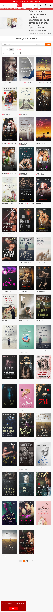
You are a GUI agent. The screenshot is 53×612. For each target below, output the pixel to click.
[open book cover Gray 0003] (27, 69)
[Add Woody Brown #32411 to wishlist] (15, 78)
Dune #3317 (38, 381)
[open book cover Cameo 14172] (27, 513)
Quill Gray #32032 (5, 555)
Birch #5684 (4, 173)
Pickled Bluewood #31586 (24, 498)
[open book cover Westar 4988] (10, 337)
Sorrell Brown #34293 (23, 381)
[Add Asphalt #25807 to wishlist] (32, 550)
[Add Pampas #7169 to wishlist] (49, 257)
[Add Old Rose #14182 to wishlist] (15, 464)
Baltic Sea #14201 (5, 381)
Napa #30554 (21, 320)
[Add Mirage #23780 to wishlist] (15, 433)
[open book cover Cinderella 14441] (43, 513)
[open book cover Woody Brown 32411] (10, 69)
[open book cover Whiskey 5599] (43, 220)
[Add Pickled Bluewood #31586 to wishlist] (32, 492)
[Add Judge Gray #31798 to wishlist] (49, 433)
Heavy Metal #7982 (39, 498)
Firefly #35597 (5, 527)
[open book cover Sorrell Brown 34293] (27, 367)
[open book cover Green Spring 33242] (43, 337)
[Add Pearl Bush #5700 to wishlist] (15, 109)
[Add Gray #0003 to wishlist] (32, 78)
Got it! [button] (13, 608)
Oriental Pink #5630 (39, 203)
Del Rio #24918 (22, 233)
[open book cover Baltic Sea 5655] (10, 306)
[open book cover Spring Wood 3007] (27, 99)
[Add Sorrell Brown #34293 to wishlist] (32, 375)
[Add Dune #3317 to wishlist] (49, 375)
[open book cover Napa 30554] (27, 306)
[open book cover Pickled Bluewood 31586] (27, 484)
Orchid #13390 (5, 291)
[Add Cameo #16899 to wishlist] (15, 257)
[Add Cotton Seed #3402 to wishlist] (32, 139)
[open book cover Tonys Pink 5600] (43, 159)
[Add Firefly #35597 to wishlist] (15, 521)
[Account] (45, 5)
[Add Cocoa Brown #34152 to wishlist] (32, 433)
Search (48, 44)
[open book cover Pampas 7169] (43, 249)
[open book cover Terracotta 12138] (43, 396)
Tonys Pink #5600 (39, 173)
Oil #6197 (37, 320)
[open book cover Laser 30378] (43, 99)
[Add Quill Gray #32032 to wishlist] (15, 550)
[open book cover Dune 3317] (43, 367)
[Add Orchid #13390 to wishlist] (15, 286)
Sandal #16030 (38, 291)
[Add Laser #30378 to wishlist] (49, 109)
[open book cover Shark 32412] (10, 484)
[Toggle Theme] (34, 5)
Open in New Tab (8, 53)
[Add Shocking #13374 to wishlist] (32, 404)
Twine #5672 (21, 291)
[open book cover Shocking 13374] (27, 396)
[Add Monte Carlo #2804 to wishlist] (32, 347)
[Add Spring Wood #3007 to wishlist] (32, 109)
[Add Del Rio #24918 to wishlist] (32, 228)
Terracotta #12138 (39, 410)
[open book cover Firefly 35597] (10, 513)
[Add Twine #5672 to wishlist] (32, 286)
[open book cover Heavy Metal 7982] (43, 484)
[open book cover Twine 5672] (27, 278)
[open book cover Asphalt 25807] (27, 542)
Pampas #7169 (38, 262)
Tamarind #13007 (39, 143)
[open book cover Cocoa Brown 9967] (27, 454)
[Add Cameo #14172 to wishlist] (32, 521)
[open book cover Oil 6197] (43, 306)
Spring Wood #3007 (23, 113)
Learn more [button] (19, 605)
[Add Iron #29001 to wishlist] (49, 464)
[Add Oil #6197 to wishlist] (49, 316)
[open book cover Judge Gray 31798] (43, 425)
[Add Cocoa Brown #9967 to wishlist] (32, 464)
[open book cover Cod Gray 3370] (27, 189)
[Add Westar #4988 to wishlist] (15, 347)
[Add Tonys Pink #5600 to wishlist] (49, 169)
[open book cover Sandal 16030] (43, 278)
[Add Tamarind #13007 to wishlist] (49, 139)
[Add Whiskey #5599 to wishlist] (49, 228)
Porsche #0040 (38, 82)
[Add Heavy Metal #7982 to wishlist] (49, 492)
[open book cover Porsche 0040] (43, 69)
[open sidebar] (3, 5)
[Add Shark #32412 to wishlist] (15, 492)
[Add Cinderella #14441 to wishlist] (49, 521)
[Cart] (50, 5)
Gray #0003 (21, 82)
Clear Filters (18, 49)
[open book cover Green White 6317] (10, 189)
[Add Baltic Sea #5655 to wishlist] (15, 316)
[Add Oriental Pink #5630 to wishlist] (49, 199)
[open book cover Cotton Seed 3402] (27, 129)
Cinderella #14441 (39, 527)
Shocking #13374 (22, 410)
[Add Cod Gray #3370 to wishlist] (32, 199)
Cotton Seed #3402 (23, 143)
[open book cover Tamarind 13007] (43, 129)
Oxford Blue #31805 (23, 262)
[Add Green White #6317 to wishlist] (15, 199)
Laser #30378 (38, 113)
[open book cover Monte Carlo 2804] (27, 337)
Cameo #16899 (5, 262)
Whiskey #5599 (38, 233)
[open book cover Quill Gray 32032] (10, 542)
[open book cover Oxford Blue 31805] (27, 249)
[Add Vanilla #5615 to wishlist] (15, 139)
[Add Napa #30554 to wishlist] (32, 316)
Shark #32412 (5, 498)
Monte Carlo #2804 (23, 350)
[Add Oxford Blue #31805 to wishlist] (32, 257)
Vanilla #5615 (4, 143)
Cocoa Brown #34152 (23, 439)
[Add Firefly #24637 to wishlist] (15, 404)
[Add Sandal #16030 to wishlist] (49, 286)
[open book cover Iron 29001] (43, 454)
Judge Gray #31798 (39, 439)
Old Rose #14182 (5, 467)
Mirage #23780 (5, 439)
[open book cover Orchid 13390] (10, 278)
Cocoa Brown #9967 (23, 467)
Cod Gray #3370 (22, 203)
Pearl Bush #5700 (5, 113)
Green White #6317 (6, 203)
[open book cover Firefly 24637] (10, 396)
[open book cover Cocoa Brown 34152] (27, 425)
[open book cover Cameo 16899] (10, 249)
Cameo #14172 (22, 527)
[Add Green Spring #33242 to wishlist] (49, 347)
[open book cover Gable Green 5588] (27, 159)
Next (32, 560)
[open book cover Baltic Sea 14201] (10, 367)
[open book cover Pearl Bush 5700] (10, 99)
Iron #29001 (38, 467)
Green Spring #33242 (40, 350)
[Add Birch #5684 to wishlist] (15, 169)
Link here (33, 35)
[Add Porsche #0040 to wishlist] (49, 78)
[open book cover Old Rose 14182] (10, 454)
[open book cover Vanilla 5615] (10, 129)
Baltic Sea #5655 (5, 320)
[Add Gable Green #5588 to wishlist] (32, 169)
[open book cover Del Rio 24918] (27, 220)
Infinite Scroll (17, 53)
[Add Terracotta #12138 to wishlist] (49, 404)
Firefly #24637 (5, 410)
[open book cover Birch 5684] (10, 159)
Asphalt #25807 (22, 555)
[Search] (40, 5)
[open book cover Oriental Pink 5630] (43, 189)
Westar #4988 (5, 350)
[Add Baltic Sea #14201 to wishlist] (15, 375)
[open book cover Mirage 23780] (10, 425)
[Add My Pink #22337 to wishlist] (15, 228)
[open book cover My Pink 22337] (10, 220)
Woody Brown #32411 (6, 82)
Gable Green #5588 (23, 173)
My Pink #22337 (5, 233)
